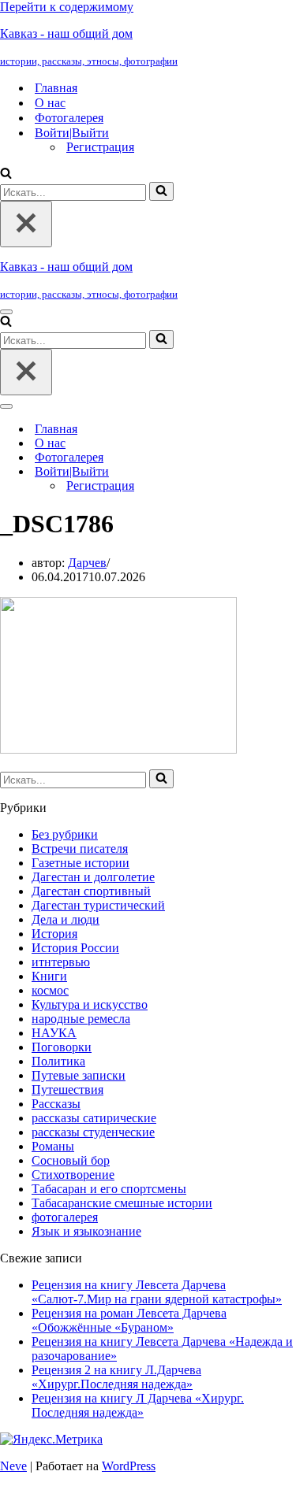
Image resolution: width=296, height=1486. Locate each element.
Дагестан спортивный (91, 891)
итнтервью (61, 962)
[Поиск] (6, 174)
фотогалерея (65, 1217)
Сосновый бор (71, 1160)
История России (75, 947)
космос (50, 990)
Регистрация (100, 147)
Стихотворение (73, 1174)
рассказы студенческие (93, 1132)
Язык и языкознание (86, 1231)
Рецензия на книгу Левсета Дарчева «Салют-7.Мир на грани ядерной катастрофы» (157, 1292)
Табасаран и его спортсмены (109, 1188)
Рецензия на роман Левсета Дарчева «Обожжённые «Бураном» (129, 1320)
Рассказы (56, 1103)
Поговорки (62, 1047)
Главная (56, 87)
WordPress (128, 1466)
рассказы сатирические (94, 1118)
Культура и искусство (90, 1004)
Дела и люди (65, 919)
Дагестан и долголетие (93, 877)
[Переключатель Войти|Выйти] (276, 472)
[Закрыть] (26, 224)
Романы (53, 1146)
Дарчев (87, 562)
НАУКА (54, 1032)
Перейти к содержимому (66, 6)
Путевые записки (79, 1075)
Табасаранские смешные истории (122, 1203)
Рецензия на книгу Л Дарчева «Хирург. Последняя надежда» (138, 1405)
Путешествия (67, 1089)
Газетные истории (80, 862)
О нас (50, 102)
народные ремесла (81, 1018)
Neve (13, 1466)
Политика (58, 1061)
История (54, 933)
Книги (49, 976)
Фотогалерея (69, 117)
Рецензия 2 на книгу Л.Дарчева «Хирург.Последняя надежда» (116, 1377)
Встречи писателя (80, 848)
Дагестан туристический (98, 905)
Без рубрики (65, 834)
